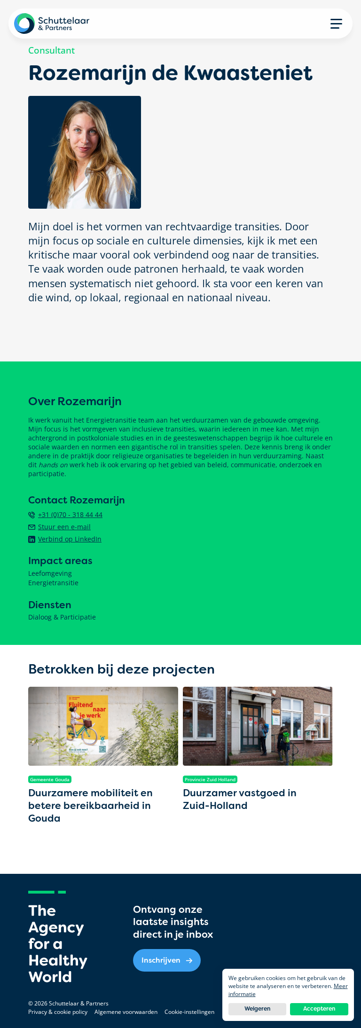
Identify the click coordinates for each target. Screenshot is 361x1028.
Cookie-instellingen (189, 1012)
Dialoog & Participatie (62, 617)
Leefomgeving (50, 573)
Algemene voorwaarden (125, 1012)
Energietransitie (53, 583)
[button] (336, 23)
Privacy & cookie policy (57, 1012)
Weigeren (257, 1008)
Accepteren (319, 1008)
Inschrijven (160, 960)
